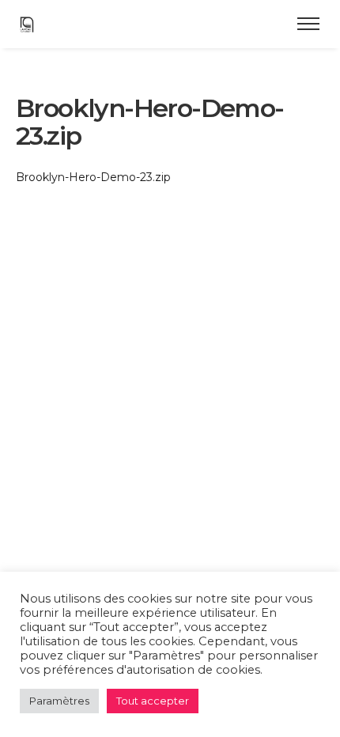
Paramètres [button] (59, 700)
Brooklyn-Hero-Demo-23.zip (93, 177)
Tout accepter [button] (152, 700)
